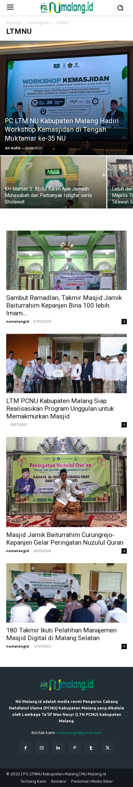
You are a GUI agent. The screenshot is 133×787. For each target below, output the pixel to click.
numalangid (17, 321)
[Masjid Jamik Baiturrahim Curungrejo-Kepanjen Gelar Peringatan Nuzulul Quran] (66, 482)
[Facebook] (25, 748)
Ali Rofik (12, 148)
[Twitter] (107, 748)
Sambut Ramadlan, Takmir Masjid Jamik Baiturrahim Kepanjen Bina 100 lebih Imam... (64, 305)
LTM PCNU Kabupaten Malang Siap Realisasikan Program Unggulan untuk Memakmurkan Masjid (60, 408)
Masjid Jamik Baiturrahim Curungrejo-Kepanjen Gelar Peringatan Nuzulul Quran (64, 538)
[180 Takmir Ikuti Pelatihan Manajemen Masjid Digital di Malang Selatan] (66, 593)
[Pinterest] (75, 748)
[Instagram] (42, 748)
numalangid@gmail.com (79, 732)
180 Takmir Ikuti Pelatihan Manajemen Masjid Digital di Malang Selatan (61, 634)
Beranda (13, 22)
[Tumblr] (91, 748)
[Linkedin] (58, 748)
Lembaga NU (38, 22)
